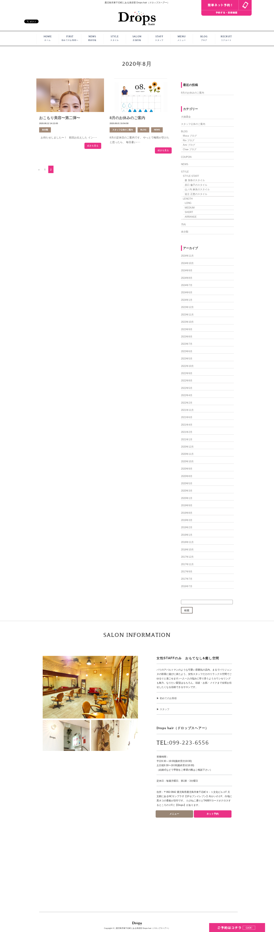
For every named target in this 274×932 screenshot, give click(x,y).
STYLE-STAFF (191, 176)
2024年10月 (187, 263)
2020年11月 (187, 454)
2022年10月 (187, 366)
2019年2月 (186, 527)
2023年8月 (186, 336)
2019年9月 (186, 505)
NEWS (92, 38)
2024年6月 (186, 292)
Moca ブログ (190, 135)
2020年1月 (186, 498)
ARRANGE (191, 216)
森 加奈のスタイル (195, 180)
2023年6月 (186, 351)
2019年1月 (186, 534)
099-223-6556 (189, 743)
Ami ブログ (189, 144)
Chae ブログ (189, 149)
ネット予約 (213, 813)
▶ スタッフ (163, 709)
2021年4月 (186, 424)
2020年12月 (187, 446)
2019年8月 (186, 512)
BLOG (203, 38)
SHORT (189, 212)
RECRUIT (226, 38)
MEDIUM (190, 207)
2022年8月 (186, 380)
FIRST (70, 38)
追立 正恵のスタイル (196, 194)
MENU (181, 38)
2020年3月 (186, 490)
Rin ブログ (188, 140)
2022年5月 (186, 388)
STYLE (114, 38)
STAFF (159, 38)
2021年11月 (187, 410)
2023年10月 (187, 321)
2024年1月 (186, 299)
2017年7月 (186, 578)
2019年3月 (186, 520)
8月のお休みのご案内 (127, 118)
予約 (183, 224)
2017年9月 (186, 571)
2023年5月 (186, 358)
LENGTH (188, 198)
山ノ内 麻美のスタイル (197, 189)
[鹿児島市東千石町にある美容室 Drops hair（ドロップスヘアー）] (137, 17)
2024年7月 (186, 285)
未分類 (45, 130)
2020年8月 (186, 476)
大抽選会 (186, 116)
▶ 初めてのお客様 (167, 698)
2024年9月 (186, 270)
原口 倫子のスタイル (196, 185)
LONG (188, 203)
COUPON (186, 157)
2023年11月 (187, 314)
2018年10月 (187, 549)
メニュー (174, 813)
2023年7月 (186, 343)
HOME (48, 38)
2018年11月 (187, 542)
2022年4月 (186, 395)
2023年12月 (187, 307)
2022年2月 (186, 402)
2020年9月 (186, 468)
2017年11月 (187, 564)
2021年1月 (186, 439)
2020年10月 (187, 461)
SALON (137, 38)
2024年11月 (187, 255)
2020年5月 (186, 483)
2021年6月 (186, 417)
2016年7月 (186, 586)
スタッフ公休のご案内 (122, 130)
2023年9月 (186, 329)
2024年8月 (186, 278)
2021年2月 (186, 432)
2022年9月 (186, 373)
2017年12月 (187, 556)
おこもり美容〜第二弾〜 (59, 118)
